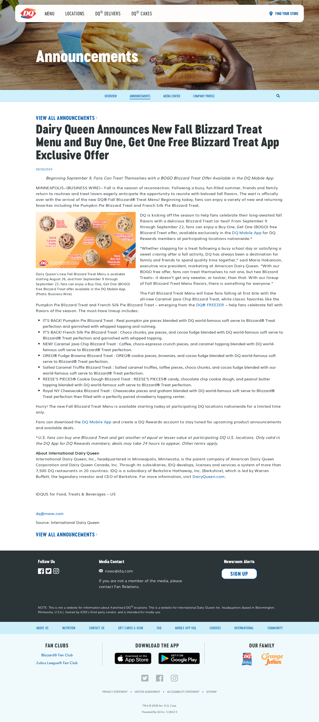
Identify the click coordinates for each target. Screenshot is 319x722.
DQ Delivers (108, 13)
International (244, 628)
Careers (215, 628)
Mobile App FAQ (185, 628)
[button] (278, 96)
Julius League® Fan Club (57, 663)
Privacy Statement (115, 691)
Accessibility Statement (183, 691)
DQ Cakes (142, 13)
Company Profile (204, 96)
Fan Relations (126, 586)
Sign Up (239, 573)
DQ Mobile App (246, 232)
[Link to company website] (28, 13)
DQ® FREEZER (210, 304)
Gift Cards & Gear (130, 628)
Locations (75, 13)
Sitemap (211, 691)
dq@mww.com (50, 513)
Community (275, 628)
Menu (50, 13)
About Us (42, 628)
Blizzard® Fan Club (57, 655)
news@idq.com (118, 571)
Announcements (140, 96)
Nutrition (69, 628)
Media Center (171, 96)
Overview (111, 96)
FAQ (159, 628)
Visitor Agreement (147, 691)
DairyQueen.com (208, 476)
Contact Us (97, 628)
